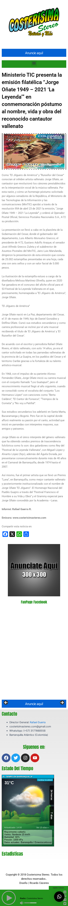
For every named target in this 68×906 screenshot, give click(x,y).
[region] (34, 704)
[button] (34, 63)
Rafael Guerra (38, 722)
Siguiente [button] (62, 702)
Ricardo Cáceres (39, 883)
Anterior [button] (6, 702)
